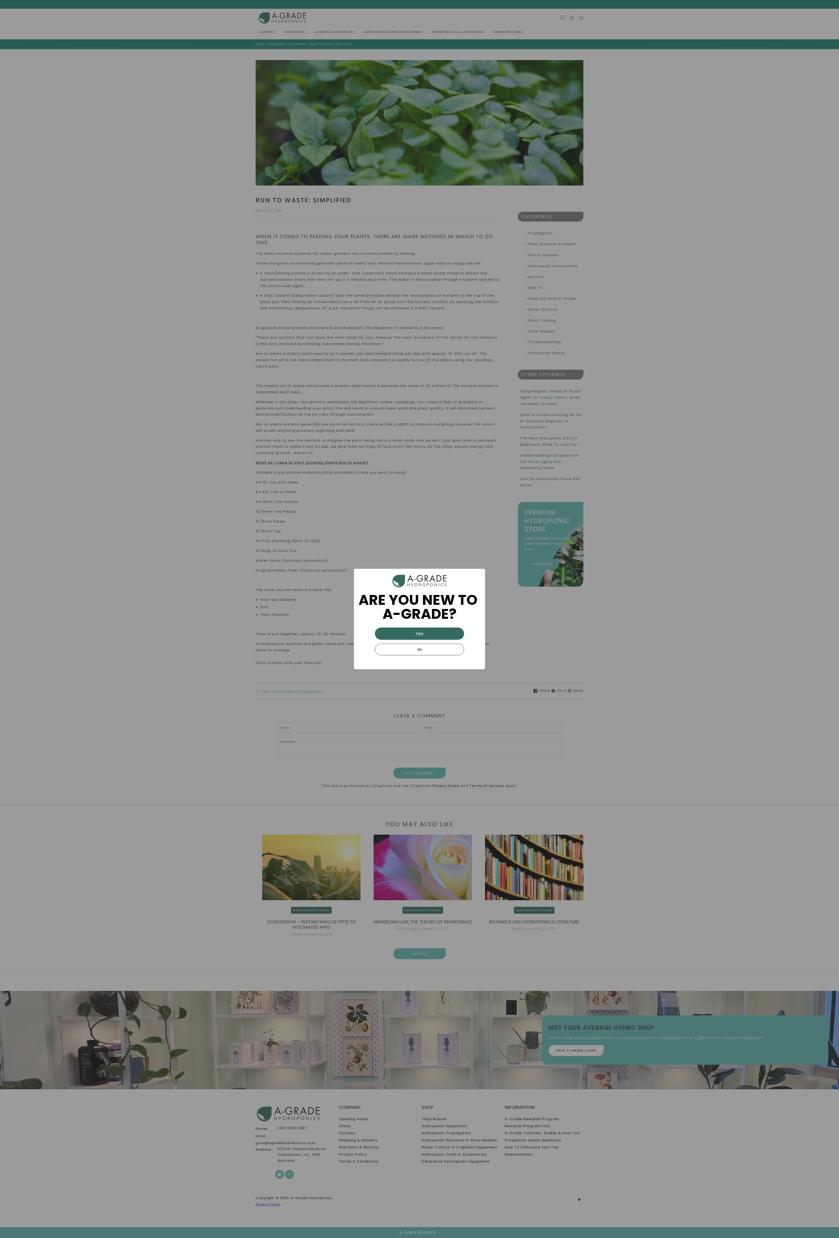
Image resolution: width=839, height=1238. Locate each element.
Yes (419, 634)
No (419, 649)
